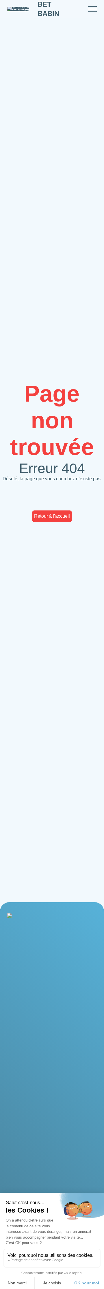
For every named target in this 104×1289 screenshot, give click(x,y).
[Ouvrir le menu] (92, 9)
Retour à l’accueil (52, 516)
